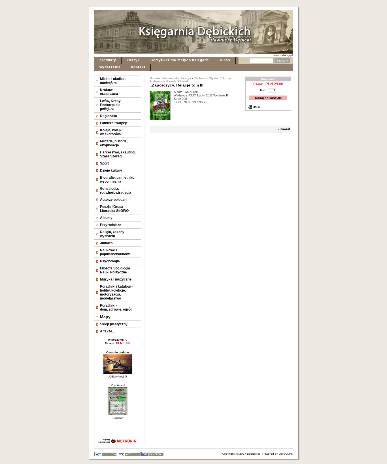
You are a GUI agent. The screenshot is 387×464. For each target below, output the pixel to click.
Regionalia (108, 116)
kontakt (138, 67)
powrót (285, 128)
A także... (107, 331)
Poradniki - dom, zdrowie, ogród (116, 307)
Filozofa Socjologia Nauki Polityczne (115, 270)
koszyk (133, 60)
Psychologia (110, 261)
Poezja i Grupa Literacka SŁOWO (114, 209)
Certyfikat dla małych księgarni (180, 60)
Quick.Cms (286, 453)
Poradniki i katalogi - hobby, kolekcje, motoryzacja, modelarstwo (116, 292)
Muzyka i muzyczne (115, 279)
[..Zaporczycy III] (160, 118)
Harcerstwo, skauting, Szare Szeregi (117, 154)
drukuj (257, 106)
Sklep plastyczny (113, 324)
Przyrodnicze (110, 225)
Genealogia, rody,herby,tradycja (115, 191)
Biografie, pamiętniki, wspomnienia (117, 180)
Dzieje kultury (111, 170)
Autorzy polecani (113, 200)
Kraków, (109, 92)
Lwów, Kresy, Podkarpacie (110, 105)
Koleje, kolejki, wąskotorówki (111, 132)
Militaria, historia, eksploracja (113, 143)
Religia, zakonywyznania (112, 234)
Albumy (106, 218)
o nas (225, 60)
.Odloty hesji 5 (117, 376)
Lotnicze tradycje (114, 123)
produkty (107, 60)
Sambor (117, 417)
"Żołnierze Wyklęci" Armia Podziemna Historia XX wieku (190, 80)
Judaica (106, 243)
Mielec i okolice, (113, 81)
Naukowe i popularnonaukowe (115, 252)
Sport (104, 163)
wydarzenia (110, 67)
